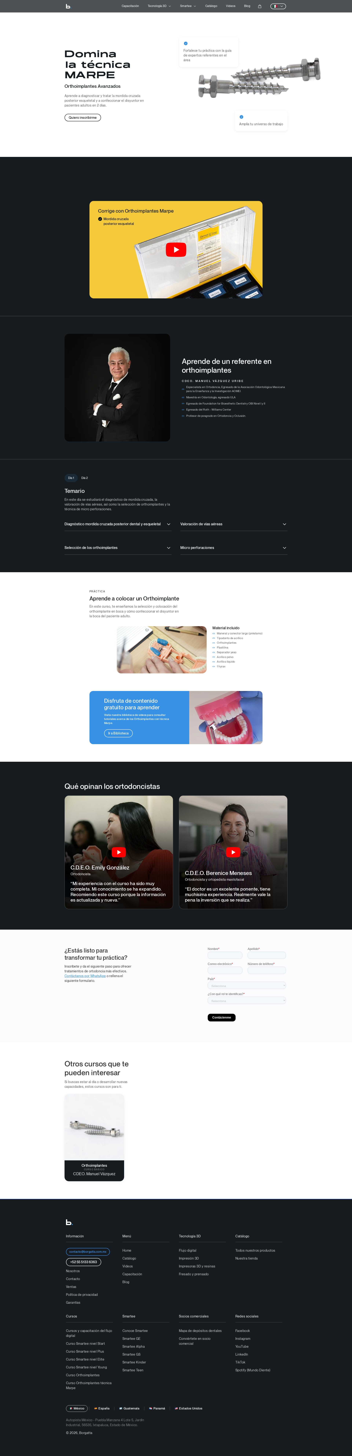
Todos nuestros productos (255, 1250)
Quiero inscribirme (83, 118)
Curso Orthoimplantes (83, 1375)
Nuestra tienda (246, 1258)
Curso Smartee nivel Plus (85, 1351)
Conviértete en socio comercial (195, 1341)
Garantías (73, 1302)
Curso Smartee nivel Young (86, 1367)
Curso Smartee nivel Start (85, 1343)
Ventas (71, 1287)
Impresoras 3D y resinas (197, 1266)
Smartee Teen (133, 1370)
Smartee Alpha (133, 1346)
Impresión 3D (189, 1258)
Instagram (242, 1339)
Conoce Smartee (135, 1331)
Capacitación (130, 6)
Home (126, 1250)
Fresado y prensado (194, 1274)
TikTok (240, 1362)
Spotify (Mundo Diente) (252, 1370)
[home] (68, 6)
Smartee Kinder (134, 1362)
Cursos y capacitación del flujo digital (89, 1333)
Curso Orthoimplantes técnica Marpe (88, 1385)
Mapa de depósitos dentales (200, 1331)
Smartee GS (131, 1354)
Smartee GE (131, 1339)
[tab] (71, 478)
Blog (247, 6)
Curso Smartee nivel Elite (85, 1359)
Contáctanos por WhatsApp (85, 976)
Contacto (73, 1279)
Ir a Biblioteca (118, 733)
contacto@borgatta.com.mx (88, 1251)
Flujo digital (187, 1250)
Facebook (242, 1331)
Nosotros (73, 1271)
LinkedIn (241, 1354)
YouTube (242, 1346)
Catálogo (211, 6)
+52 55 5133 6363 (83, 1262)
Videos (230, 6)
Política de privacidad (82, 1295)
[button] (159, 6)
